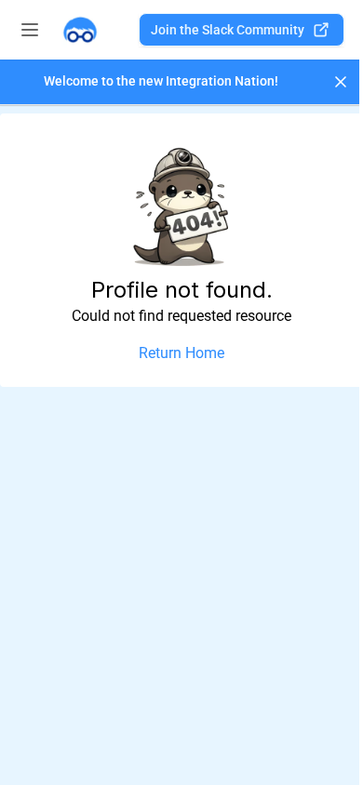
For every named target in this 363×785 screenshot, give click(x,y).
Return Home (181, 353)
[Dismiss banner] (341, 82)
